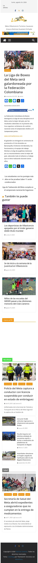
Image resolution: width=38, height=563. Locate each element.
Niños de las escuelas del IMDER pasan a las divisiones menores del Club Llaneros (17, 301)
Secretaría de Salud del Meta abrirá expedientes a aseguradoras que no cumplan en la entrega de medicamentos (19, 506)
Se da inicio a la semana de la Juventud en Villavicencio (18, 264)
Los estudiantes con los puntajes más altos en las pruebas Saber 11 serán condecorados (19, 179)
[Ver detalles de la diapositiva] (19, 33)
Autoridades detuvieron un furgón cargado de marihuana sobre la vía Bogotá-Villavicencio (25, 457)
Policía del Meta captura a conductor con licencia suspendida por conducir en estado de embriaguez (19, 394)
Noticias (29, 384)
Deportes (7, 70)
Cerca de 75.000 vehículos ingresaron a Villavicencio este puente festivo (25, 422)
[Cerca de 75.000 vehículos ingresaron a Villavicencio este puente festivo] (8, 424)
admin (21, 96)
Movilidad (22, 384)
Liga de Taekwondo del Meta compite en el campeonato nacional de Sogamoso (17, 188)
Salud (27, 494)
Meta (15, 384)
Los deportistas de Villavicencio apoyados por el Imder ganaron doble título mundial (19, 228)
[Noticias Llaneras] (4, 40)
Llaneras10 (18, 403)
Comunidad (8, 384)
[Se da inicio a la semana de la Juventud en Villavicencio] (19, 244)
